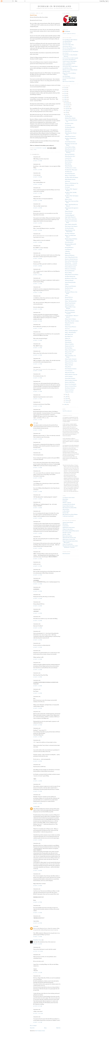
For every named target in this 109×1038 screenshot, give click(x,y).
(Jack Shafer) (66, 76)
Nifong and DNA (68, 353)
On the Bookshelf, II (69, 242)
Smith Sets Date (68, 129)
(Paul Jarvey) (69, 48)
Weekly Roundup (68, 165)
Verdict (66, 295)
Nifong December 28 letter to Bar (69, 537)
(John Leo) (68, 49)
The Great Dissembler (69, 228)
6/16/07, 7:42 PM (37, 936)
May (66, 394)
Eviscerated (67, 187)
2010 (65, 95)
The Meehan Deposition (70, 127)
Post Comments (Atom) (40, 1030)
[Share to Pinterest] (55, 148)
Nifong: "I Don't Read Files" (70, 332)
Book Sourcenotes (66, 553)
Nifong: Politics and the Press (71, 219)
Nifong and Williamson (69, 255)
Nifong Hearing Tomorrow (70, 136)
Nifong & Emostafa (69, 211)
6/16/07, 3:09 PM (37, 266)
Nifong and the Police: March (71, 361)
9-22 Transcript (68, 125)
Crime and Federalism (67, 64)
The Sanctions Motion (69, 185)
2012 (65, 91)
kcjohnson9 (67, 31)
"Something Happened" (69, 215)
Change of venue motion (68, 529)
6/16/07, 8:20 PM (37, 944)
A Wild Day (67, 251)
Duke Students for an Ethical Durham (70, 514)
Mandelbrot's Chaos (37, 940)
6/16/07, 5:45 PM (37, 912)
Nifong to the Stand (69, 364)
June (66, 114)
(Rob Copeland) (70, 58)
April (66, 396)
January (67, 402)
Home (45, 1027)
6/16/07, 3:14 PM (37, 321)
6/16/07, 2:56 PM (37, 177)
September (67, 108)
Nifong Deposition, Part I (70, 156)
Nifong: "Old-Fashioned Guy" (71, 301)
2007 (65, 101)
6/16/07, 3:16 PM (37, 370)
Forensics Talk (65, 512)
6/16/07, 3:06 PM (37, 249)
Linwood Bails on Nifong (70, 147)
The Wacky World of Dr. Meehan (71, 177)
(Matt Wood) (70, 66)
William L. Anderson (67, 502)
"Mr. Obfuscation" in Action (70, 167)
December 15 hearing (67, 532)
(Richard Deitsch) (67, 41)
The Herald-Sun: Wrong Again (71, 169)
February (67, 400)
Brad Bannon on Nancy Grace (71, 278)
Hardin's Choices (68, 199)
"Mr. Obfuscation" (68, 171)
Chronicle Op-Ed (68, 213)
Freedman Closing (68, 299)
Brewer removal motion (67, 536)
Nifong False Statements (70, 310)
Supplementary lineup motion (69, 527)
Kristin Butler (65, 499)
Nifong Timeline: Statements (71, 359)
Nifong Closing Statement (70, 303)
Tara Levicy (67, 328)
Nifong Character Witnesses (70, 326)
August (67, 110)
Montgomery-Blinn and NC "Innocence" (70, 244)
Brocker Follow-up (69, 297)
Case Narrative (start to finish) (69, 497)
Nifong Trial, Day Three (69, 372)
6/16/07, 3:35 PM (37, 803)
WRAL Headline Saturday (70, 179)
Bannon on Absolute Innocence (71, 259)
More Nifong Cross (69, 336)
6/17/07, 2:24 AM (37, 972)
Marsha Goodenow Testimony (71, 265)
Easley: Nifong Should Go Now (71, 257)
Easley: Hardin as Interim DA (71, 224)
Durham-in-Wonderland (54, 6)
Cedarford (35, 806)
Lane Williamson (68, 249)
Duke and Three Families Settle (71, 261)
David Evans (67, 290)
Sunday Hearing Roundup (70, 282)
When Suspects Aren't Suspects (71, 226)
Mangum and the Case (69, 346)
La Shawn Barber (66, 511)
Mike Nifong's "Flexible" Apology (72, 321)
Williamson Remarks (69, 280)
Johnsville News (66, 509)
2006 (65, 404)
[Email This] (50, 148)
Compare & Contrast (69, 392)
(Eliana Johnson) (69, 78)
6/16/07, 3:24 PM (37, 677)
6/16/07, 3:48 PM (37, 840)
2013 (65, 89)
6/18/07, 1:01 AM (37, 1022)
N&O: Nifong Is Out (69, 334)
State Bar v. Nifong (66, 534)
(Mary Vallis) (68, 44)
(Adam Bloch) (70, 51)
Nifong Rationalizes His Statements (70, 151)
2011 (65, 93)
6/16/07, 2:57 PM (37, 193)
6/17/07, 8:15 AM (37, 1006)
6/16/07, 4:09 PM (37, 870)
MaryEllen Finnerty (69, 288)
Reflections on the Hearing (70, 268)
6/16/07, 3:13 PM (37, 309)
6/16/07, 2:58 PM (37, 208)
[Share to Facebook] (54, 148)
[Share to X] (52, 148)
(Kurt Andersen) (70, 39)
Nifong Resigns (68, 340)
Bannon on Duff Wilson (70, 382)
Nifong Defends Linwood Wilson (71, 274)
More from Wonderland (69, 154)
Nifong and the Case (69, 363)
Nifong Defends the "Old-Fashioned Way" (70, 230)
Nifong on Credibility (69, 344)
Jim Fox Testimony (69, 376)
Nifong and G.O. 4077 (69, 351)
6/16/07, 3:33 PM (37, 791)
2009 (65, 97)
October (67, 106)
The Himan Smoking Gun (70, 276)
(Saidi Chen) (68, 81)
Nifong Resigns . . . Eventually (71, 263)
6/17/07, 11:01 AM (38, 1013)
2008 (65, 99)
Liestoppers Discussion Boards (69, 504)
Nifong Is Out (67, 253)
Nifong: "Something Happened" (71, 330)
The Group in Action (69, 123)
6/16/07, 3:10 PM (37, 274)
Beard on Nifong (68, 272)
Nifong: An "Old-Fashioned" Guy (71, 183)
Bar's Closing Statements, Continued (70, 313)
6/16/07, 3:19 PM (37, 449)
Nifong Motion (68, 366)
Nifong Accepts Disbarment (70, 286)
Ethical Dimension (69, 160)
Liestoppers (65, 501)
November (67, 104)
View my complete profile (69, 33)
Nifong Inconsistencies (69, 305)
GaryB (34, 926)
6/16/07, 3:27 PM (37, 725)
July (66, 112)
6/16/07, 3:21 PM (37, 558)
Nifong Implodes (68, 342)
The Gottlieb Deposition (70, 173)
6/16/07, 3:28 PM (37, 761)
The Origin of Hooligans (70, 233)
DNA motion (65, 524)
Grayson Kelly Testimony (70, 378)
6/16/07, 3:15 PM (37, 340)
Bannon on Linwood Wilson (70, 386)
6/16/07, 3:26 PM (37, 708)
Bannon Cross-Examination (70, 384)
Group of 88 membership (68, 544)
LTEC (34, 423)
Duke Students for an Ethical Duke (69, 507)
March (66, 398)
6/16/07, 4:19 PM (37, 885)
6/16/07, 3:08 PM (37, 258)
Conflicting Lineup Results (68, 516)
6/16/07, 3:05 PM (37, 242)
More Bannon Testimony (70, 388)
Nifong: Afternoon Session (70, 350)
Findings (67, 284)
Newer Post (32, 1027)
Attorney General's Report (68, 522)
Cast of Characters (68, 370)
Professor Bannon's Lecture (70, 266)
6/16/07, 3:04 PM (37, 230)
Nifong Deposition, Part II (70, 149)
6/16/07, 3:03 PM (37, 223)
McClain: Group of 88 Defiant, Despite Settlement (71, 239)
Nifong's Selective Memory (70, 319)
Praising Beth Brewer (69, 247)
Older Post (58, 1027)
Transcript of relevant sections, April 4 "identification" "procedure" (70, 546)
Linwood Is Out (68, 158)
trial (35, 149)
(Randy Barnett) (70, 69)
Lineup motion (66, 525)
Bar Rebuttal (67, 324)
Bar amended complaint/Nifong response (71, 530)
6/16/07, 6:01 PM (37, 923)
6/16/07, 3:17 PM (37, 378)
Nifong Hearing (68, 131)
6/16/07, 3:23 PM (37, 628)
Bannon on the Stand (69, 390)
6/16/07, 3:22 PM (37, 591)
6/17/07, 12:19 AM (38, 951)
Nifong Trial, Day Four (69, 322)
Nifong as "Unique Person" (70, 175)
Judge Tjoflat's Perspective (70, 217)
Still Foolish (67, 181)
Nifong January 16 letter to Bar (69, 539)
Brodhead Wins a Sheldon (70, 118)
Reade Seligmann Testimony (71, 368)
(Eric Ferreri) (66, 71)
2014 (65, 87)
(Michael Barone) (69, 63)
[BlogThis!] (51, 148)
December (67, 102)
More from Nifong (68, 348)
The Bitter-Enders (68, 116)
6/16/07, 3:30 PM (37, 781)
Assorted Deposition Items (70, 141)
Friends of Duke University (68, 506)
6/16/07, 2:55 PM (37, 160)
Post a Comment (33, 1025)
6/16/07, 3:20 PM (37, 498)
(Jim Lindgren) (70, 61)
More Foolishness (68, 162)
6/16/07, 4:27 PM (37, 902)
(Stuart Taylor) (67, 43)
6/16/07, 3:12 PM (37, 283)
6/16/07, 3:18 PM (37, 430)
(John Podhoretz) (69, 59)
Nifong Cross (67, 338)
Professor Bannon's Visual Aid (71, 374)
